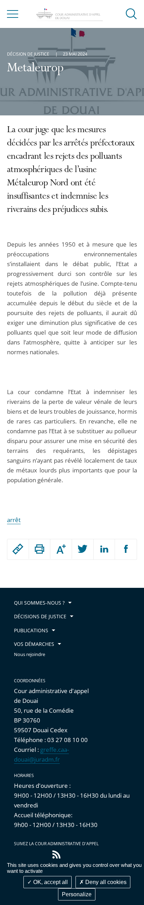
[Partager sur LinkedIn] (104, 549)
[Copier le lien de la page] (18, 549)
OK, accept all (50, 882)
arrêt (14, 520)
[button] (131, 13)
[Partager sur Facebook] (126, 549)
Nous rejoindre (29, 654)
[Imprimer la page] (39, 549)
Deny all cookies (105, 882)
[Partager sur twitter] (82, 549)
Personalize (77, 894)
